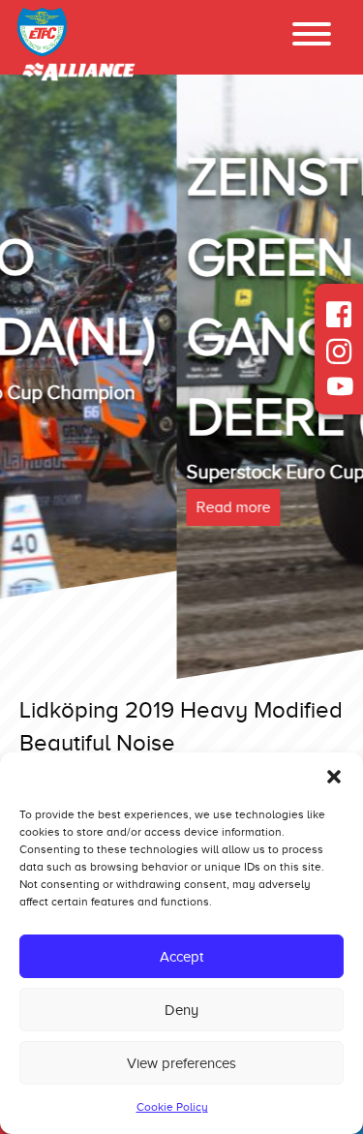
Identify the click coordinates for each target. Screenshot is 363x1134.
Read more (56, 507)
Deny (181, 1010)
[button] (334, 776)
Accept (181, 957)
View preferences (181, 1063)
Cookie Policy (172, 1107)
